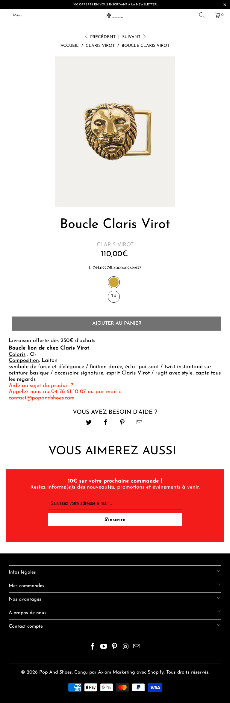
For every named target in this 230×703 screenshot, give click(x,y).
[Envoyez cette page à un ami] (139, 423)
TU (113, 296)
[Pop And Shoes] (115, 15)
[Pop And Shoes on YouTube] (103, 647)
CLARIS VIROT (115, 245)
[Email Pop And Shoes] (136, 647)
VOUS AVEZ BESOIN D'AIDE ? (115, 412)
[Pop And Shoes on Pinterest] (114, 647)
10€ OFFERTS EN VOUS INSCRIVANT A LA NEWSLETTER (115, 4)
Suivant (132, 37)
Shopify (156, 672)
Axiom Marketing (116, 672)
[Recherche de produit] (202, 15)
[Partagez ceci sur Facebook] (105, 423)
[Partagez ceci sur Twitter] (89, 423)
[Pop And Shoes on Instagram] (125, 647)
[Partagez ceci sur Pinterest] (122, 423)
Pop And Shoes (55, 672)
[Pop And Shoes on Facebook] (92, 647)
